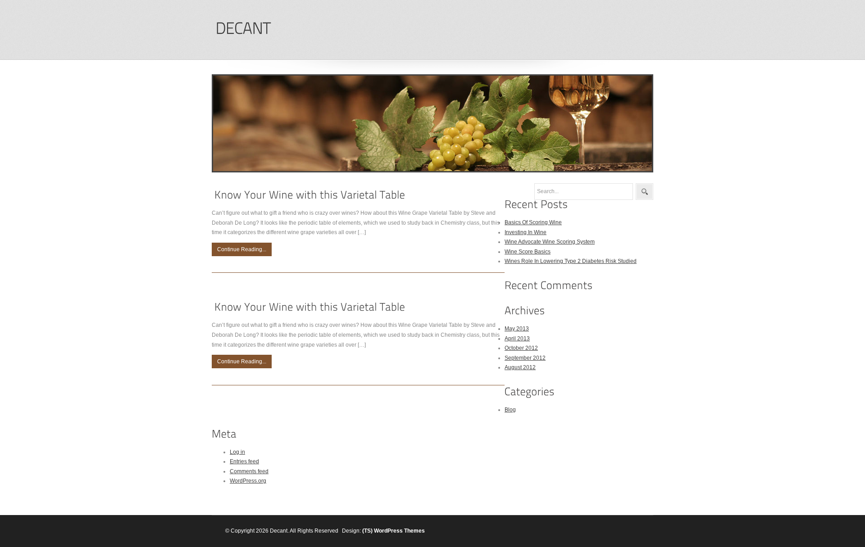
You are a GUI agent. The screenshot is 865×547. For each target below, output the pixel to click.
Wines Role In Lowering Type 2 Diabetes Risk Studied (571, 261)
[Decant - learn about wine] (243, 28)
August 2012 (520, 367)
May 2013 (517, 328)
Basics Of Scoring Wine (533, 222)
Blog (510, 410)
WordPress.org (248, 481)
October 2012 (521, 348)
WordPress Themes (399, 531)
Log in (237, 452)
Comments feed (249, 471)
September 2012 (525, 358)
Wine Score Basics (528, 252)
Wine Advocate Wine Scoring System (550, 242)
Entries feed (244, 461)
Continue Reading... (241, 249)
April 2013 (517, 338)
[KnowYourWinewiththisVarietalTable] (310, 195)
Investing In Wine (525, 232)
